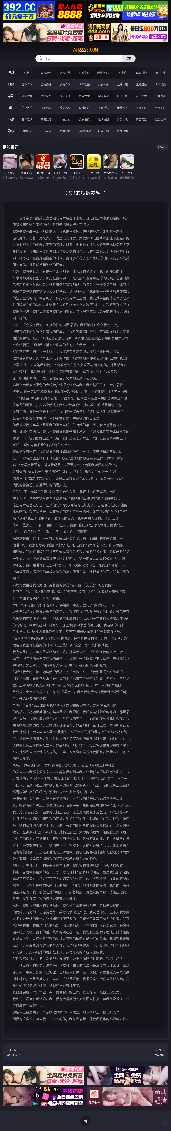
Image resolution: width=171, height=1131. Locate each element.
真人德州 (46, 73)
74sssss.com (85, 50)
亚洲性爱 (27, 96)
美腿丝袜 (103, 108)
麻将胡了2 (103, 73)
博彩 (11, 72)
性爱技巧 (160, 119)
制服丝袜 (103, 96)
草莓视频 (65, 131)
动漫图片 (84, 108)
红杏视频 (103, 131)
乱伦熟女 (141, 96)
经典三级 (122, 96)
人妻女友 (65, 119)
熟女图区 (141, 108)
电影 (11, 96)
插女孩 (27, 131)
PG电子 (27, 73)
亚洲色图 (46, 108)
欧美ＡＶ (65, 84)
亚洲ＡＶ (27, 84)
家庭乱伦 (46, 119)
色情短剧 (122, 131)
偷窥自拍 (27, 108)
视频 (11, 84)
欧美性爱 (84, 96)
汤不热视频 (84, 131)
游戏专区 (84, 73)
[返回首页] (164, 1124)
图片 (11, 107)
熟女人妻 (103, 84)
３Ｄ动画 (84, 84)
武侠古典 (84, 119)
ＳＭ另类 (160, 84)
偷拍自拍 (46, 96)
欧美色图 (65, 108)
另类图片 (160, 108)
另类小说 (122, 119)
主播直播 (141, 84)
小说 (11, 119)
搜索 (129, 58)
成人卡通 (65, 96)
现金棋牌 (141, 73)
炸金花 (122, 73)
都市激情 (27, 119)
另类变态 (160, 96)
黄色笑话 (141, 119)
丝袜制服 (122, 84)
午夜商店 (46, 131)
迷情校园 (103, 119)
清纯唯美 (122, 108)
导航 (11, 131)
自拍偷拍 (46, 84)
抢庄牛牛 (160, 73)
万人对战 (65, 73)
